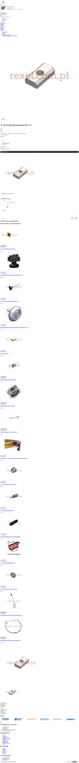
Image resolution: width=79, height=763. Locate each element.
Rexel (5, 761)
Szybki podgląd (3, 246)
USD (3, 3)
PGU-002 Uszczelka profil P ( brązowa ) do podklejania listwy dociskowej (13, 458)
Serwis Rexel (5, 737)
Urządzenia (4, 749)
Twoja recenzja (3, 210)
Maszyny (4, 748)
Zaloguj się (4, 20)
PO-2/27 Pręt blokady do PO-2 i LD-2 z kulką (8, 432)
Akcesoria (4, 751)
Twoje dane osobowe (6, 757)
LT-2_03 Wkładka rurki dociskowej (6, 510)
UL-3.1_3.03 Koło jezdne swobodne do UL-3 (8, 484)
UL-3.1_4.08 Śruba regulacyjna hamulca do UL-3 (9, 301)
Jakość (4, 200)
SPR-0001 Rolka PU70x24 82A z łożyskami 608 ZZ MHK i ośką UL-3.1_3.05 (14, 327)
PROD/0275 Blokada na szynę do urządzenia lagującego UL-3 (11, 275)
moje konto (4, 18)
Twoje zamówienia (6, 758)
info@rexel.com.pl (8, 730)
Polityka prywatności (6, 738)
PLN (3, 2)
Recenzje (4, 144)
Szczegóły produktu (6, 143)
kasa (1, 15)
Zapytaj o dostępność (4, 134)
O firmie (4, 735)
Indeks (1, 146)
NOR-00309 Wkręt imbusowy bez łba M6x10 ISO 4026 (10, 536)
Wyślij (72, 218)
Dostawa (4, 740)
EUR (3, 1)
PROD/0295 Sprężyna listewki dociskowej (8, 379)
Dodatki (4, 752)
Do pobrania (5, 753)
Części (4, 750)
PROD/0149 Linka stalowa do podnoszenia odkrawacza (10, 640)
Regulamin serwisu (6, 739)
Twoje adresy (5, 759)
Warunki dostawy (6, 741)
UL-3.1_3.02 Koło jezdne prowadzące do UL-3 (8, 589)
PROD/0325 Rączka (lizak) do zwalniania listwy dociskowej (11, 615)
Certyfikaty (4, 736)
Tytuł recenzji (12, 202)
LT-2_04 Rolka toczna (4, 353)
